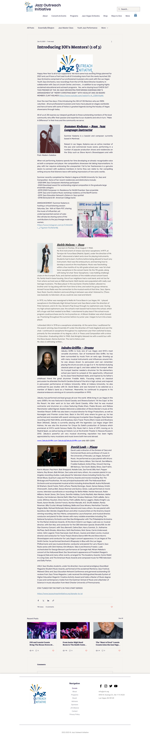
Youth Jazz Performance (87, 28)
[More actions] (111, 41)
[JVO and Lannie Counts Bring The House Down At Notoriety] (42, 630)
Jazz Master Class (65, 28)
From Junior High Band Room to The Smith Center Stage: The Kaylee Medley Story (74, 643)
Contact (74, 711)
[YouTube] (116, 686)
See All (121, 618)
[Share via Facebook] (38, 601)
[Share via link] (53, 601)
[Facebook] (101, 686)
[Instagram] (106, 686)
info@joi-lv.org (104, 692)
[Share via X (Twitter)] (43, 601)
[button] (58, 15)
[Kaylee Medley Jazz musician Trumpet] (75, 630)
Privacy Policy (75, 714)
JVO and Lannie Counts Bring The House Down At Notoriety (41, 643)
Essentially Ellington (46, 28)
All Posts (30, 28)
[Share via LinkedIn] (48, 601)
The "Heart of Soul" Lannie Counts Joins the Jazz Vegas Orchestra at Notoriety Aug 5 (107, 643)
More (103, 28)
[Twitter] (111, 686)
